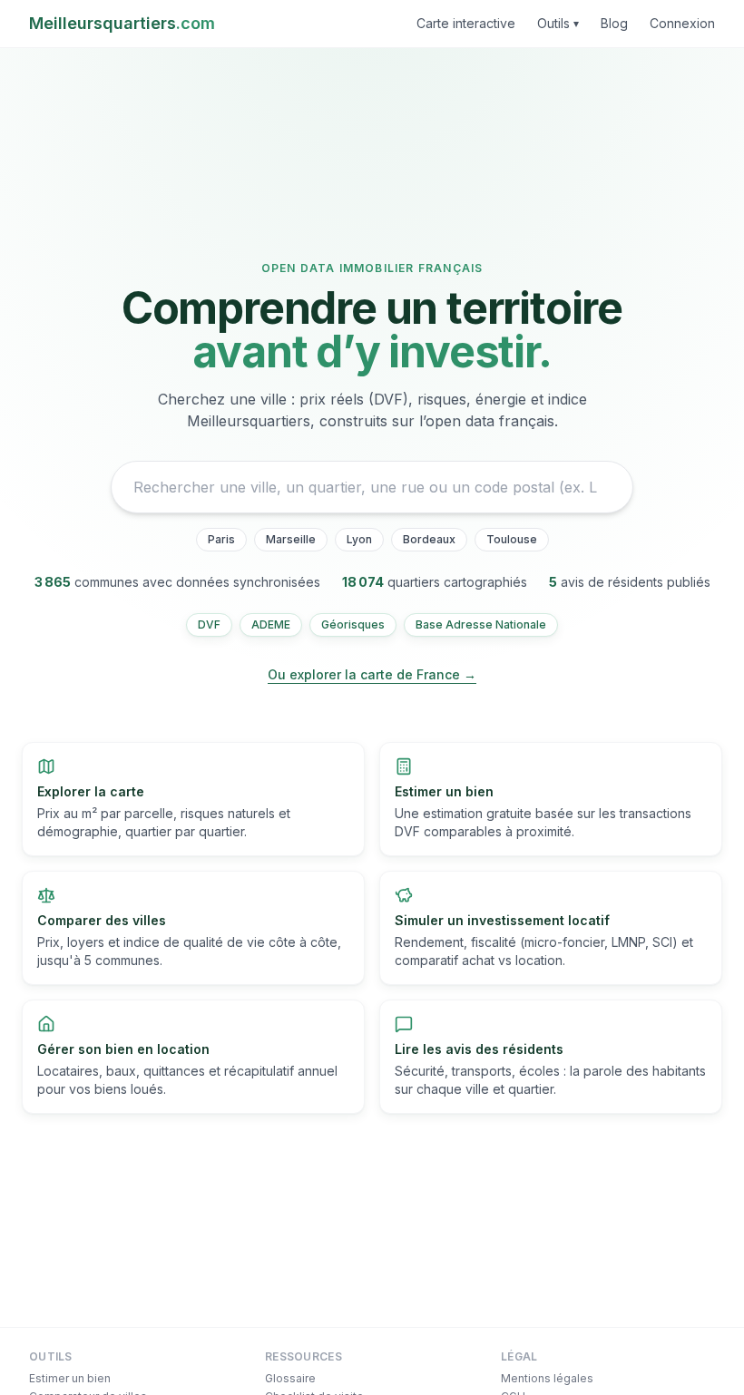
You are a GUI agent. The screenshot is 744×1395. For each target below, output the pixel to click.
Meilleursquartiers (122, 23)
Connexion (682, 23)
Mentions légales (547, 1378)
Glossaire (290, 1378)
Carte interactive (465, 23)
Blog (614, 23)
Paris (221, 539)
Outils (558, 23)
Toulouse (511, 539)
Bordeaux (429, 539)
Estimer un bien (70, 1378)
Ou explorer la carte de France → (372, 674)
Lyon (359, 539)
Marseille (291, 539)
